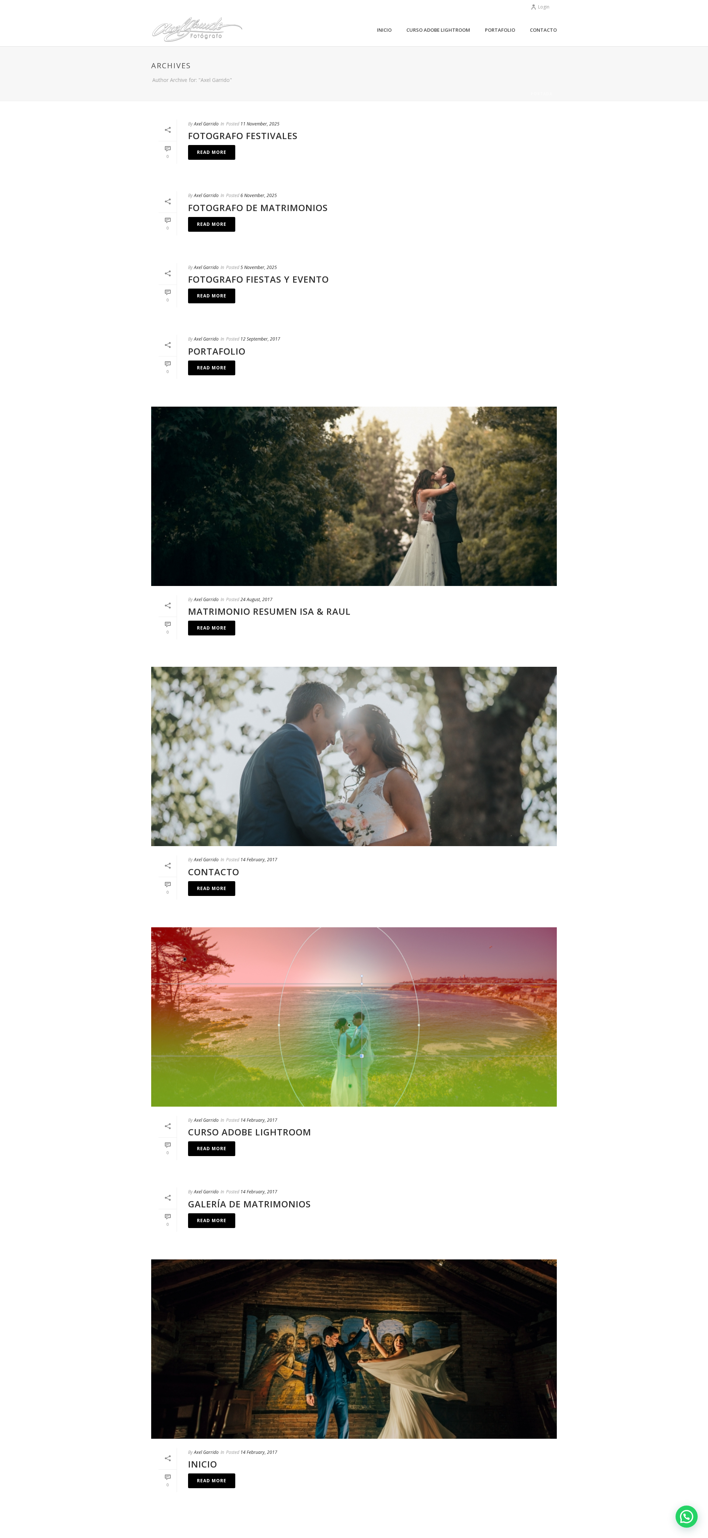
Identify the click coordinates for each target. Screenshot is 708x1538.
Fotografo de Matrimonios (258, 207)
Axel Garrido (206, 124)
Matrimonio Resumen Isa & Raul (269, 611)
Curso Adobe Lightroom (438, 30)
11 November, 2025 (260, 124)
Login (543, 7)
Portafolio (500, 30)
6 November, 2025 (258, 195)
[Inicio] (354, 1349)
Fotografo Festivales (243, 136)
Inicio (384, 30)
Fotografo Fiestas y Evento (258, 279)
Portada (541, 93)
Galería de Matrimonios (249, 1204)
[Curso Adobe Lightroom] (354, 1017)
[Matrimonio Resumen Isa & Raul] (354, 496)
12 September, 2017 (260, 339)
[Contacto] (354, 756)
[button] (687, 1517)
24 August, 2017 (256, 599)
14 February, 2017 (258, 859)
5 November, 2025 (258, 267)
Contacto (543, 30)
